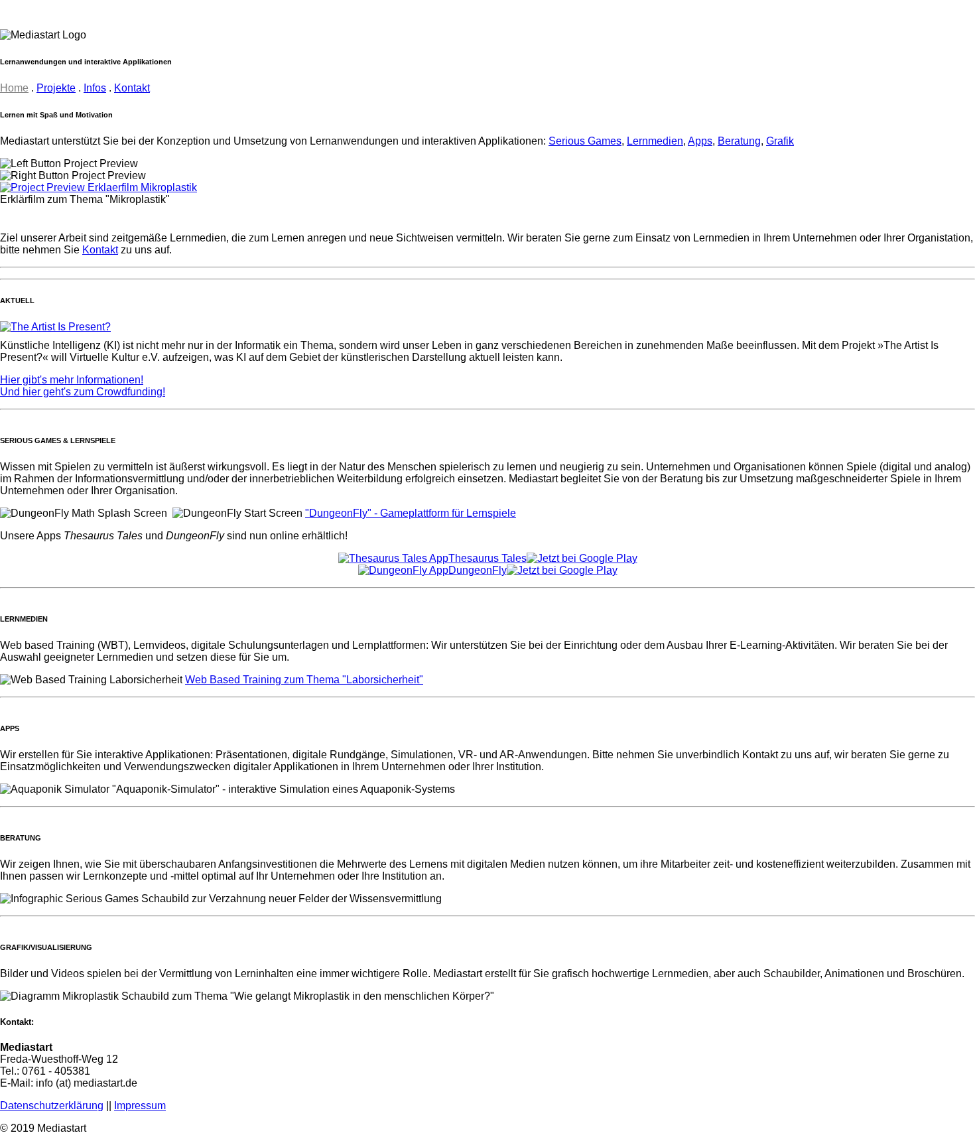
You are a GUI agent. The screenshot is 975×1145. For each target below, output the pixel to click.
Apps (700, 141)
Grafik (780, 141)
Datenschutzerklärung (51, 1105)
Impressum (140, 1105)
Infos (95, 88)
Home (14, 88)
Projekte (56, 88)
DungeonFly (477, 570)
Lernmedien (655, 141)
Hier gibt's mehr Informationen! (71, 379)
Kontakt (132, 88)
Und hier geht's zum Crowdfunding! (82, 391)
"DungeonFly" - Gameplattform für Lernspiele (410, 513)
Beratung (739, 141)
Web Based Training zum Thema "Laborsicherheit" (304, 679)
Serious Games (585, 141)
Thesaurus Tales (487, 558)
